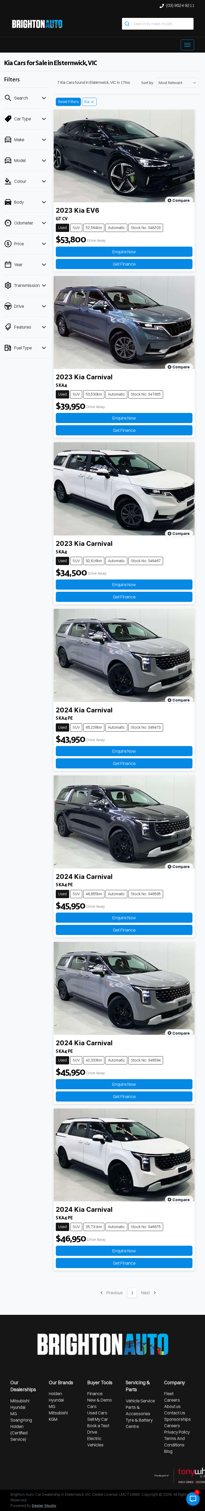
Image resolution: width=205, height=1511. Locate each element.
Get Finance (124, 264)
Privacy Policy (177, 1432)
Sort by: (147, 83)
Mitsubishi (19, 1400)
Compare (181, 201)
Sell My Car (97, 1419)
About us (172, 1406)
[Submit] (127, 24)
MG (13, 1413)
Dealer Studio (44, 1506)
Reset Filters (68, 101)
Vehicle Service (140, 1400)
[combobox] (158, 24)
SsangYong (21, 1420)
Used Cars (97, 1412)
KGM (53, 1419)
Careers (172, 1400)
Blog (168, 1451)
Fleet (169, 1393)
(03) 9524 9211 (180, 5)
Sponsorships (177, 1419)
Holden (55, 1393)
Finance (94, 1393)
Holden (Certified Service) (18, 1433)
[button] (187, 45)
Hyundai (17, 1407)
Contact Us (174, 1412)
